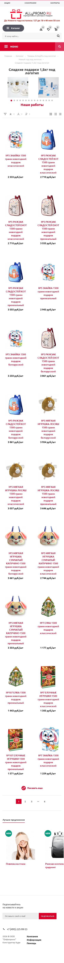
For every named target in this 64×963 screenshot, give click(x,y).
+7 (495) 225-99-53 (17, 929)
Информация (34, 939)
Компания (32, 936)
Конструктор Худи (11, 942)
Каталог (15, 28)
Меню (14, 46)
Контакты (55, 3)
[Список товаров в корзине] (58, 30)
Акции (7, 3)
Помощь (31, 943)
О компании (30, 3)
